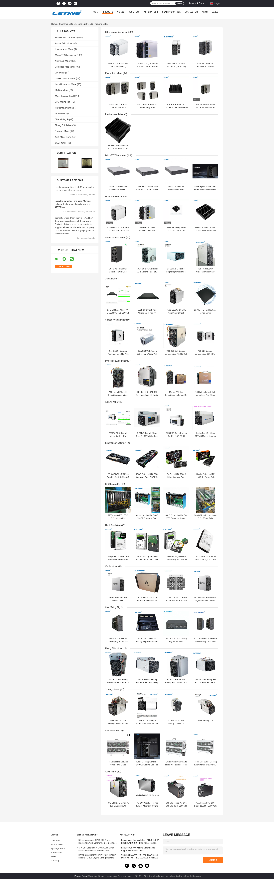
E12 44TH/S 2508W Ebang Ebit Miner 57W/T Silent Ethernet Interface (176, 682)
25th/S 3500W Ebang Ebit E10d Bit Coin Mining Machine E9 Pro (147, 682)
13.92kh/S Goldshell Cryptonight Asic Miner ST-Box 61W (176, 272)
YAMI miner (60, 143)
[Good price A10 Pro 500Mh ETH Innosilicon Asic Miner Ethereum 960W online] (118, 376)
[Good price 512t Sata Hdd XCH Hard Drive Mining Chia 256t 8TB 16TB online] (205, 623)
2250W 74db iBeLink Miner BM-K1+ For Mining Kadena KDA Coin (118, 436)
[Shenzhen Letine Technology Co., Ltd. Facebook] (58, 3)
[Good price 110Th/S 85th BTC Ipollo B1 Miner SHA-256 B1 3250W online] (147, 582)
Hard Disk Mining (63, 107)
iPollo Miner (61, 113)
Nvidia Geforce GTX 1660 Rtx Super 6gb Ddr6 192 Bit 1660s (205, 477)
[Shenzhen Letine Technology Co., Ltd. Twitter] (64, 4)
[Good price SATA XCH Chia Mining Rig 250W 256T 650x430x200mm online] (176, 623)
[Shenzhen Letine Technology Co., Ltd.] (67, 12)
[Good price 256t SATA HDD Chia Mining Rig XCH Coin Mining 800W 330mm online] (118, 623)
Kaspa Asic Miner (63, 43)
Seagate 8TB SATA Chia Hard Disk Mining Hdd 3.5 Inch (118, 559)
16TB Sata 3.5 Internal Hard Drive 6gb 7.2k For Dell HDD (205, 559)
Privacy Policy (80, 876)
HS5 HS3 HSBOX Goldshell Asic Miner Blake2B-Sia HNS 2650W (205, 272)
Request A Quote (196, 3)
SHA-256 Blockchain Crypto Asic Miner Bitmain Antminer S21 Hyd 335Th (96, 849)
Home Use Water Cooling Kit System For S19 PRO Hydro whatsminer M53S (205, 765)
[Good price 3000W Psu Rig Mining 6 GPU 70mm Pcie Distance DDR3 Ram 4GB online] (205, 500)
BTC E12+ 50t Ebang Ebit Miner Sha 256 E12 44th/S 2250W (118, 682)
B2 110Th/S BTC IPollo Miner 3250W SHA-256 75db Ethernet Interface (176, 600)
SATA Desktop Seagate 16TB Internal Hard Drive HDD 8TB (147, 559)
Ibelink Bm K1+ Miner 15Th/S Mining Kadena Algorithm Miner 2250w (205, 436)
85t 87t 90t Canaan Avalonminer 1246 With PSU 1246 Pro (118, 354)
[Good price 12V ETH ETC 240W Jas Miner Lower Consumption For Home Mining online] (205, 294)
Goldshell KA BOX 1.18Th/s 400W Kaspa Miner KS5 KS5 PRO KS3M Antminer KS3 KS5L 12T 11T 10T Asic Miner (139, 857)
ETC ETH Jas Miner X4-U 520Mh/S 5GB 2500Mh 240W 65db (118, 313)
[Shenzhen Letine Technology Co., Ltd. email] (58, 259)
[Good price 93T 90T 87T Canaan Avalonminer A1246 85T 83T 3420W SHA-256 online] (176, 335)
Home (95, 12)
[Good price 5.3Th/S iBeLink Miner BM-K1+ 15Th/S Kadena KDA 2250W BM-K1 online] (147, 418)
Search (179, 3)
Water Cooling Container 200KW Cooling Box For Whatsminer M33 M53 (147, 765)
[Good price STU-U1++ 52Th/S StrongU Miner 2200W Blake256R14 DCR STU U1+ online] (118, 705)
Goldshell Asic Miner (65, 66)
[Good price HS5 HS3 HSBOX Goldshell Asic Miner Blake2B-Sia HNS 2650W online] (205, 253)
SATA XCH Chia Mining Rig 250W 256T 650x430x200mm (176, 641)
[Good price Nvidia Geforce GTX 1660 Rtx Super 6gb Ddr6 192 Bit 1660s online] (205, 459)
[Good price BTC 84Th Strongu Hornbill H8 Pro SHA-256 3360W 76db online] (147, 705)
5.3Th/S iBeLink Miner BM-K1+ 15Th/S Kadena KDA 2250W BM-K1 (147, 436)
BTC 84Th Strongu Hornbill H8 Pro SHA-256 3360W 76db (147, 724)
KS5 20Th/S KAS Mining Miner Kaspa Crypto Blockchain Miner (138, 849)
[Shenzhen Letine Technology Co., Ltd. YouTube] (75, 3)
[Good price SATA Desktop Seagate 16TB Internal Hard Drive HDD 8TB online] (147, 541)
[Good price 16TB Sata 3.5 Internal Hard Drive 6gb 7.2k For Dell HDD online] (205, 541)
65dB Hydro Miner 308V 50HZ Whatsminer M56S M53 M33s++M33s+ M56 (205, 189)
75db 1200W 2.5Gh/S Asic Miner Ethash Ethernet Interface (176, 313)
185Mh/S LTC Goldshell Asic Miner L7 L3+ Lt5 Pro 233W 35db (147, 272)
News (204, 12)
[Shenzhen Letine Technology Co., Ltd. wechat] (73, 259)
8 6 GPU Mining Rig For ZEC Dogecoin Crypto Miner (176, 518)
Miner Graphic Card (64, 96)
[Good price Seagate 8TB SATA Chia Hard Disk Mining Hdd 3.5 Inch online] (118, 541)
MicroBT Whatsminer (65, 55)
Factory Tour (150, 12)
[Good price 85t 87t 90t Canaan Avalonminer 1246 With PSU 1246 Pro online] (118, 335)
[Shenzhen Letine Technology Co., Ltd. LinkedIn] (69, 3)
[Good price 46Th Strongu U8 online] (205, 705)
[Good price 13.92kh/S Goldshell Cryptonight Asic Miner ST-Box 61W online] (176, 253)
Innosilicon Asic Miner (65, 84)
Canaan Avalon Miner (65, 78)
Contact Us (191, 12)
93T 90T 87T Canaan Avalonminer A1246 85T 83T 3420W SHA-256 (176, 354)
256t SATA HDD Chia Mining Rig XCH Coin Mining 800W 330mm (118, 641)
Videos (120, 12)
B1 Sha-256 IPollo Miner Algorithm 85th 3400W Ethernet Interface (205, 600)
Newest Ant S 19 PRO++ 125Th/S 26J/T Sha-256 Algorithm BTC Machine (118, 231)
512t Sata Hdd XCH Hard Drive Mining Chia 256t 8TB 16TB (205, 641)
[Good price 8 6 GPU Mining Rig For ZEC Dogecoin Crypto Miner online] (176, 500)
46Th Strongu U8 (205, 721)
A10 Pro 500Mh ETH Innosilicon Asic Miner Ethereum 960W (118, 395)
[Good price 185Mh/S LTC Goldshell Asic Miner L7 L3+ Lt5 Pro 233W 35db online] (147, 253)
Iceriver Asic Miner (64, 49)
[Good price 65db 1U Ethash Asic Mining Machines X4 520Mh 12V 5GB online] (147, 294)
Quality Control (171, 12)
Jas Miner (60, 72)
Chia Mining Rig (62, 119)
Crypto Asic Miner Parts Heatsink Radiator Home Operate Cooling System (176, 765)
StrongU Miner (62, 131)
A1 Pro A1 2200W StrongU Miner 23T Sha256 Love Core (176, 724)
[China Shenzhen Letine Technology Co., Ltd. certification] (63, 163)
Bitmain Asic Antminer (66, 37)
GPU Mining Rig (62, 102)
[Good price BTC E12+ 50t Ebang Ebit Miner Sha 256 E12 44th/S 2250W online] (118, 664)
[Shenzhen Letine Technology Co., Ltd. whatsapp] (66, 259)
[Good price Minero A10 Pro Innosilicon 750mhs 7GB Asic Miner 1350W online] (176, 376)
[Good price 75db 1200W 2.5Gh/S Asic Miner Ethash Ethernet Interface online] (176, 294)
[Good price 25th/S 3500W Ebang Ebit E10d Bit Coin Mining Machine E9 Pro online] (147, 664)
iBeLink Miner (61, 90)
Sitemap (55, 860)
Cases (215, 12)
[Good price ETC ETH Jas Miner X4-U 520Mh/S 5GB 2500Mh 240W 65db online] (118, 294)
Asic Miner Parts (63, 137)
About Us (134, 12)
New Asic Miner (62, 61)
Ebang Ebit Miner (63, 125)
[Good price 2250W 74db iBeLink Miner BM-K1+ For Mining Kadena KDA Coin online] (118, 418)
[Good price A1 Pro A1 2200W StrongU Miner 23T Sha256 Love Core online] (176, 705)
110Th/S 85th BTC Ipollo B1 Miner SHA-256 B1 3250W (147, 600)
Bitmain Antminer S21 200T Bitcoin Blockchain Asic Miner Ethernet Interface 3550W (97, 842)
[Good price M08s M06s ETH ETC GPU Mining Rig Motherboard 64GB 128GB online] (118, 500)
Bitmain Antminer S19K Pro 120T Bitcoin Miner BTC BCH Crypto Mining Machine (97, 856)
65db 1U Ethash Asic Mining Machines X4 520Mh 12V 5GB (147, 313)
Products (107, 12)
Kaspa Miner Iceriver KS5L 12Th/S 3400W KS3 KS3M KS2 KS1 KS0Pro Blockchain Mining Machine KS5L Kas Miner (140, 842)
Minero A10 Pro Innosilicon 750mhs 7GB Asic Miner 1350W (176, 395)
